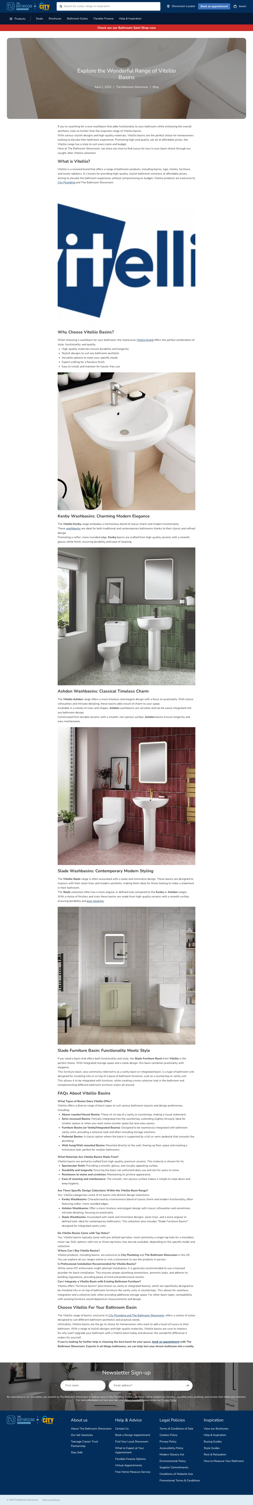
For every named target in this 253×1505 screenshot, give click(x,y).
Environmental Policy (173, 1461)
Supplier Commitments (174, 1467)
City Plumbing (66, 182)
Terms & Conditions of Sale (176, 1429)
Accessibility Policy (171, 1448)
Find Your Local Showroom (131, 1441)
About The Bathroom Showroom (91, 1429)
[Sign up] (187, 1385)
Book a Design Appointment (132, 1435)
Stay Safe (77, 1452)
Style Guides (212, 1448)
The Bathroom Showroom (26, 1499)
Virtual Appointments (128, 1465)
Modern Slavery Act (172, 1454)
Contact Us (122, 1429)
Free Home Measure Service (132, 1472)
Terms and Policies (51, 1500)
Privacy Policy (169, 1400)
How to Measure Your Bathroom (224, 1461)
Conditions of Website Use (176, 1474)
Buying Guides (213, 1441)
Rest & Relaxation (215, 1454)
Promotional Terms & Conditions (180, 1480)
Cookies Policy (168, 1435)
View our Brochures (216, 1429)
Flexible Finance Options (130, 1459)
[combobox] (104, 6)
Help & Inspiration (215, 1435)
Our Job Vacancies (82, 1435)
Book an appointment (214, 6)
